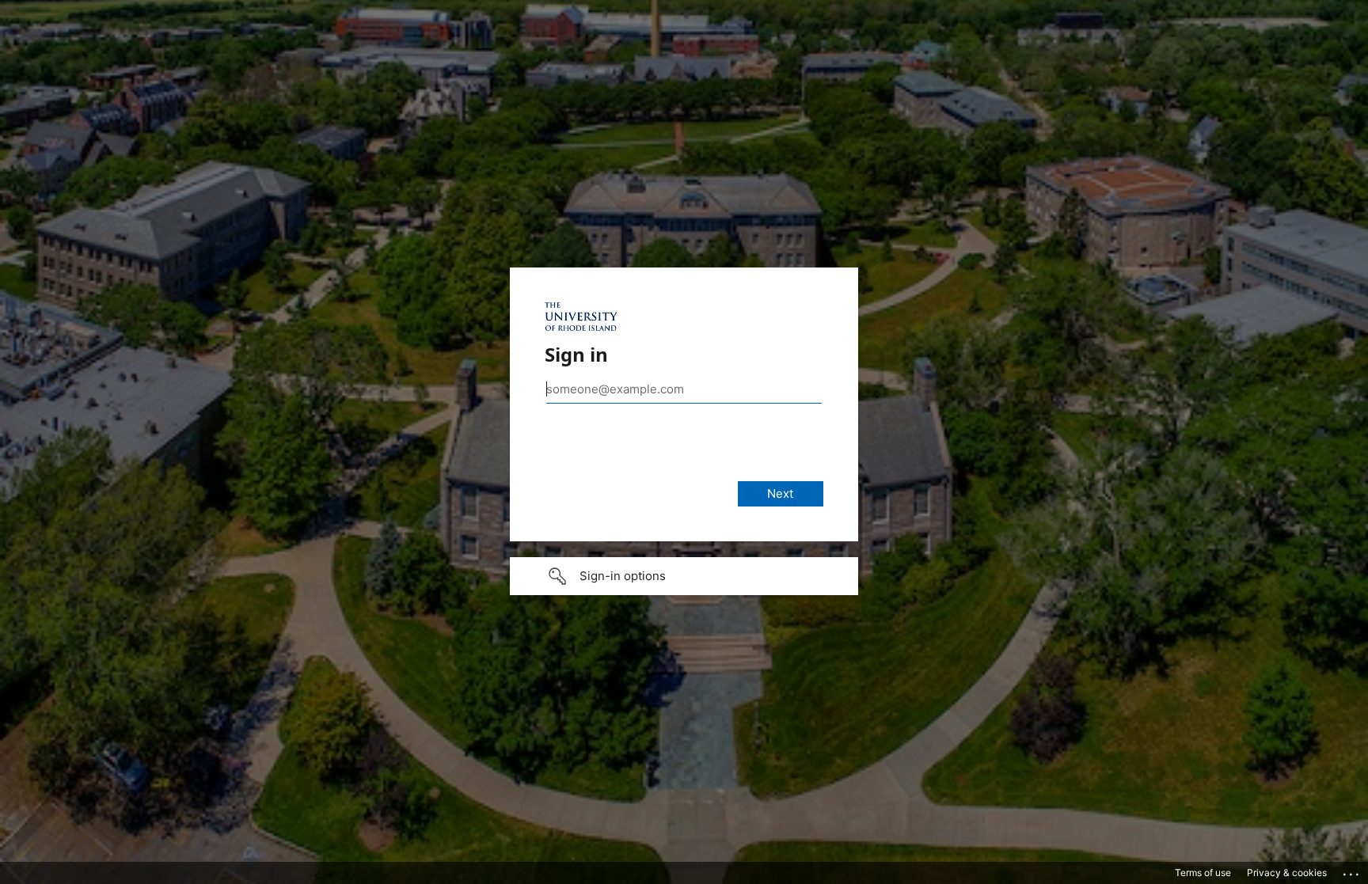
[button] (684, 576)
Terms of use (1203, 872)
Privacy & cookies (1287, 872)
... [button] (1352, 870)
